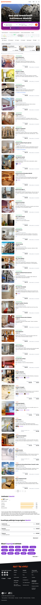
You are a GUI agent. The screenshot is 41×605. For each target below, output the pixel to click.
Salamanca (25, 547)
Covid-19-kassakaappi (21, 92)
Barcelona (4, 547)
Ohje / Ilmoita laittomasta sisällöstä (17, 585)
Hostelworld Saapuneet (34, 589)
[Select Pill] (36, 2)
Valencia (18, 547)
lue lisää (21, 53)
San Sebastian (31, 553)
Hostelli (17, 370)
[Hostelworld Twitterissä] (5, 572)
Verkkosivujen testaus (27, 597)
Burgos (3, 553)
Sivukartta (33, 597)
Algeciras (10, 553)
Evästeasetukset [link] (4, 600)
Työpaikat (33, 577)
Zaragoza (18, 550)
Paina (33, 574)
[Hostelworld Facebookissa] (2, 572)
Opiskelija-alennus (26, 585)
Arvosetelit (20, 597)
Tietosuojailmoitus (5, 597)
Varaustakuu (25, 577)
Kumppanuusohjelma (35, 586)
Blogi (23, 574)
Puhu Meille (16, 582)
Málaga (11, 547)
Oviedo (11, 550)
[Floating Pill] (15, 491)
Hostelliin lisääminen (35, 583)
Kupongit (16, 597)
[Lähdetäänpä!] (36, 25)
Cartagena (4, 550)
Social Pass (25, 572)
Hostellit (15, 572)
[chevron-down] (9, 500)
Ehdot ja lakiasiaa (11, 597)
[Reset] (17, 25)
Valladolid (31, 550)
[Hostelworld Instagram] (7, 572)
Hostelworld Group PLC (35, 572)
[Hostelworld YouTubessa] (2, 575)
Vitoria (24, 550)
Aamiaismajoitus (16, 577)
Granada (23, 553)
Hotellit (15, 574)
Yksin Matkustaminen (26, 582)
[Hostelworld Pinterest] (5, 575)
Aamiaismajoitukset (19, 55)
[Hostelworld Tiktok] (7, 575)
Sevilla (17, 553)
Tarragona (33, 547)
